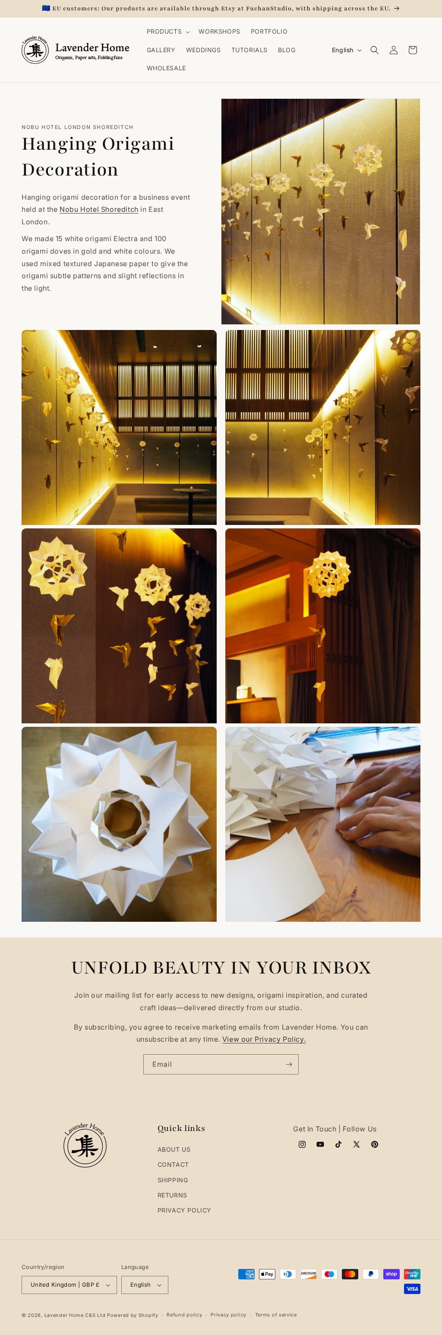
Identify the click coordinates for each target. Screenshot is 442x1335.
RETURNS (172, 1195)
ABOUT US (174, 1149)
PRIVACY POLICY (185, 1210)
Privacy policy (228, 1315)
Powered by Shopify (132, 1315)
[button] (168, 31)
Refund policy (184, 1315)
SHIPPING (173, 1180)
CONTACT (173, 1164)
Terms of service (276, 1315)
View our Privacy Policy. (264, 1039)
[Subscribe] (288, 1064)
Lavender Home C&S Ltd (75, 1315)
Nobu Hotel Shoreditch (99, 209)
